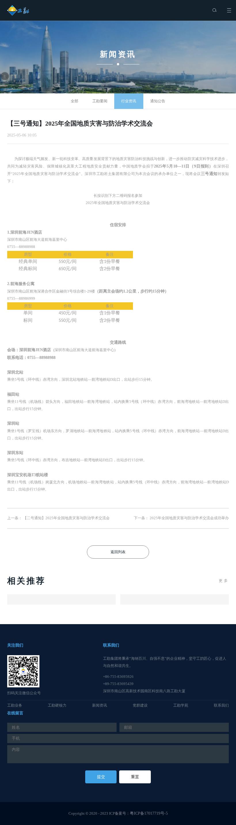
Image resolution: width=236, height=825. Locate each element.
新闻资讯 (99, 705)
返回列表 (118, 552)
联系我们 (221, 705)
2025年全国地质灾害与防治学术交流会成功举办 (189, 518)
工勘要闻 (99, 101)
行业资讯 (128, 101)
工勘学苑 (180, 705)
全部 (74, 101)
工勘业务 (14, 705)
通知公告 (157, 101)
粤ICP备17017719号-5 (149, 813)
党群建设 (140, 705)
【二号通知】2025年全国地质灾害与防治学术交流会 (66, 518)
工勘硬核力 (57, 705)
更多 (224, 581)
